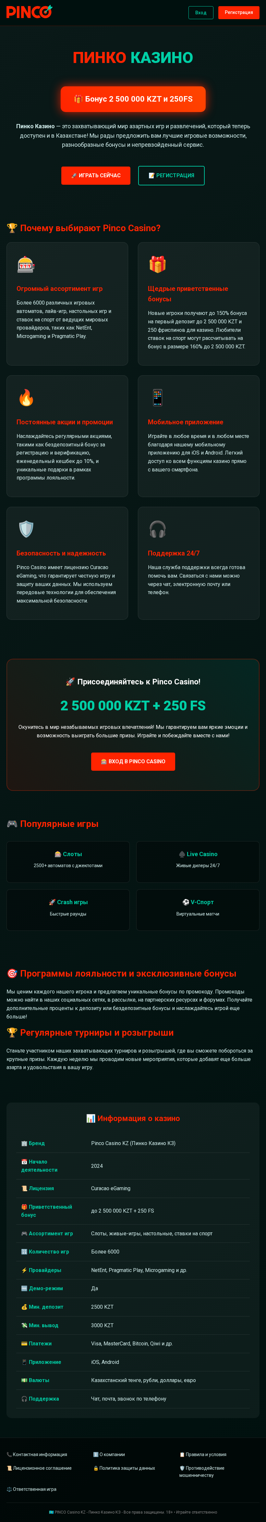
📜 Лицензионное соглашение (39, 1468)
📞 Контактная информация (36, 1454)
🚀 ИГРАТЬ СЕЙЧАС (96, 175)
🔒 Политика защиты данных (124, 1468)
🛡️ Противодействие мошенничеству (201, 1472)
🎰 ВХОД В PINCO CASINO (133, 761)
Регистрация (239, 12)
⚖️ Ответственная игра (31, 1489)
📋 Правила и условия (202, 1454)
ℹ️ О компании (109, 1454)
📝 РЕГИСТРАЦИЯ (171, 175)
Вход (201, 12)
